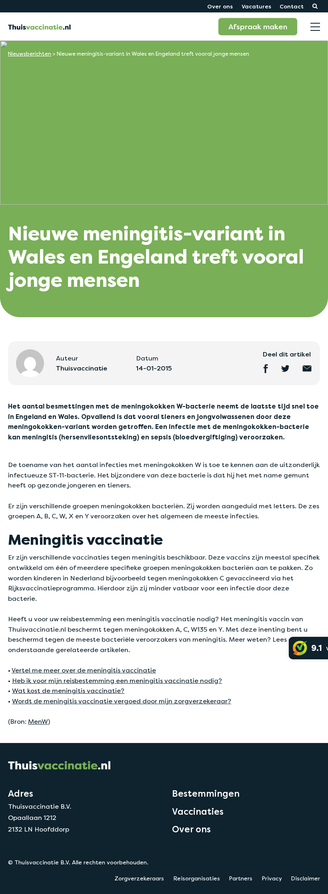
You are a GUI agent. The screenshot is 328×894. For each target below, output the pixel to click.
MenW (38, 721)
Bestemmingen (206, 793)
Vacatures (256, 6)
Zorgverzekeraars (139, 878)
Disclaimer (305, 878)
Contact (292, 6)
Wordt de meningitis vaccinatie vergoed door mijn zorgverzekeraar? (121, 701)
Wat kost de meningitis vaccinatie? (68, 691)
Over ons (220, 6)
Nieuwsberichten (29, 53)
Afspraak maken (257, 26)
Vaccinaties (198, 811)
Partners (240, 878)
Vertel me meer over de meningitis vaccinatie (84, 670)
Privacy (272, 878)
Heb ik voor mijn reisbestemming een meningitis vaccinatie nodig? (117, 681)
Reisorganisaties (196, 878)
